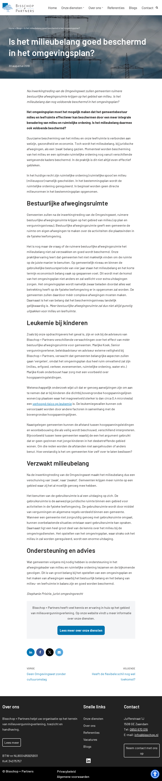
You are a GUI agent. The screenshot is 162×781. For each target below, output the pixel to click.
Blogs (133, 8)
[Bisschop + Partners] (18, 7)
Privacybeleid (66, 771)
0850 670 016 (139, 729)
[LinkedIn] (31, 652)
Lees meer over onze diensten (81, 630)
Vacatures (90, 739)
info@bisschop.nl (146, 735)
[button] (83, 7)
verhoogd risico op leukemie (52, 403)
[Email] (59, 652)
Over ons (89, 725)
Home (52, 8)
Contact (147, 8)
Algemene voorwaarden (73, 776)
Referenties (116, 8)
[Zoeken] (157, 7)
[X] (50, 652)
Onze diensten (93, 718)
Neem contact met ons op (141, 750)
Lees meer (11, 742)
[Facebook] (40, 652)
